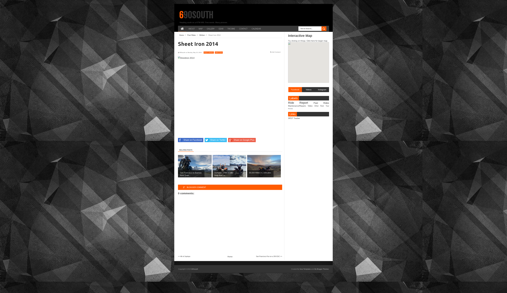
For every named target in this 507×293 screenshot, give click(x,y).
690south (196, 15)
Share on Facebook (193, 140)
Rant (322, 106)
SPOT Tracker (294, 118)
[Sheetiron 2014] (186, 58)
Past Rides (208, 52)
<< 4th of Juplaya (184, 256)
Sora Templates (305, 269)
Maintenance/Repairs (297, 106)
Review (290, 108)
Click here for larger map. (317, 41)
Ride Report (298, 102)
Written (218, 52)
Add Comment (276, 52)
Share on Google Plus (244, 140)
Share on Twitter (218, 140)
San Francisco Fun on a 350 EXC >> (269, 256)
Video (310, 106)
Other (316, 106)
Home (230, 257)
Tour (327, 106)
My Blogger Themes (321, 269)
